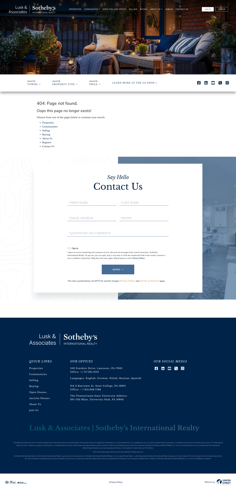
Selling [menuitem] (133, 9)
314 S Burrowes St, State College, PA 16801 (98, 386)
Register (46, 142)
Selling (46, 130)
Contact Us (48, 146)
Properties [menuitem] (75, 9)
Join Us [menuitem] (169, 9)
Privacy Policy (138, 258)
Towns (32, 84)
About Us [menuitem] (155, 9)
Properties (48, 122)
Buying (46, 134)
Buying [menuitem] (144, 9)
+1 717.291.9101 (89, 372)
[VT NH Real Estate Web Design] (218, 482)
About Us (47, 138)
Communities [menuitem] (91, 9)
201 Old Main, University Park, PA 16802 (97, 399)
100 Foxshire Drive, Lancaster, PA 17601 (96, 368)
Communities (50, 126)
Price (93, 84)
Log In (208, 9)
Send (116, 269)
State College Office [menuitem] (114, 9)
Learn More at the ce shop (133, 83)
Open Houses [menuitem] (38, 392)
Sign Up (221, 9)
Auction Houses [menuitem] (39, 398)
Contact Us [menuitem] (182, 9)
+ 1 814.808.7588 (90, 389)
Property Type (63, 84)
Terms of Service (149, 281)
